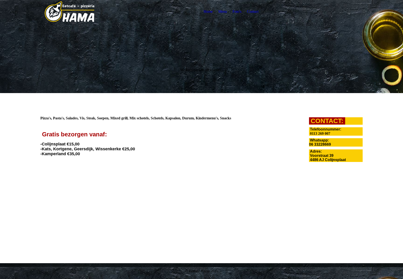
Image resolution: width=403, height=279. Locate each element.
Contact (252, 11)
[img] (69, 11)
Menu (222, 11)
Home (208, 11)
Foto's (237, 11)
